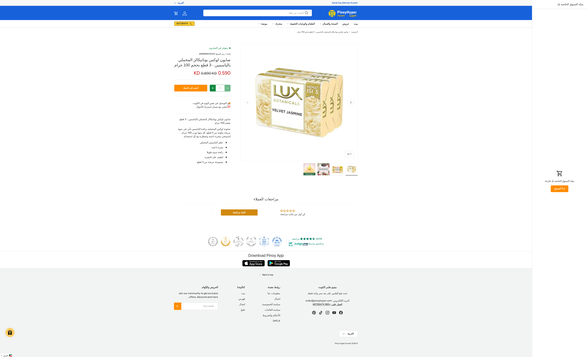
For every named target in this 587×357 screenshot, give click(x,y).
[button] (176, 13)
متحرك (278, 23)
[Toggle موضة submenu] (259, 24)
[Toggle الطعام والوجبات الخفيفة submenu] (288, 24)
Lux (229, 54)
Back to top (267, 274)
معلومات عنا (274, 293)
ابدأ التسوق (559, 188)
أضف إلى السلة (190, 88)
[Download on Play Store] (278, 263)
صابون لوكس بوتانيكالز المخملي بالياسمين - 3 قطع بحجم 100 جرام (322, 32)
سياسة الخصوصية (271, 304)
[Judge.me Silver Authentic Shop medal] (251, 241)
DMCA (276, 320)
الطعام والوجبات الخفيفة (302, 23)
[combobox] (257, 13)
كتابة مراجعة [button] (239, 212)
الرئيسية (354, 32)
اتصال (277, 298)
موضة (264, 23)
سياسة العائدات (272, 309)
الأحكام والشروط (271, 315)
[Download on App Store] (253, 263)
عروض (345, 23)
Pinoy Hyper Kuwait (343, 343)
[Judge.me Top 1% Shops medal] (226, 241)
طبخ (243, 309)
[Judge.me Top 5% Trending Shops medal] (213, 241)
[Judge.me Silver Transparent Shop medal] (238, 241)
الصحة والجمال (330, 23)
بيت (356, 23)
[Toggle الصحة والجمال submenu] (320, 24)
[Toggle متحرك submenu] (273, 24)
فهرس (241, 298)
